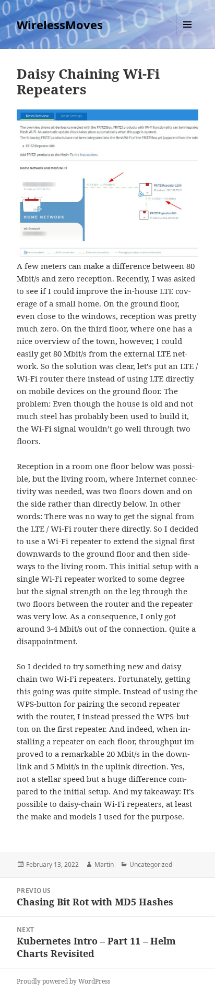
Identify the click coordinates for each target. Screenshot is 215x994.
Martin (104, 864)
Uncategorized (150, 864)
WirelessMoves (60, 24)
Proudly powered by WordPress (63, 981)
